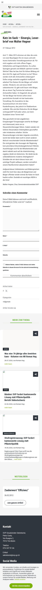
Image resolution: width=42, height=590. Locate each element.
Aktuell (11, 24)
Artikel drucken (8, 308)
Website (5, 255)
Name (5, 236)
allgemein (7, 302)
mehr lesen (8, 364)
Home (4, 24)
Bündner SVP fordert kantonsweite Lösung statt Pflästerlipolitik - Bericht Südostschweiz (20, 397)
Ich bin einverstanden (21, 586)
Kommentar (7, 206)
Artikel (18, 24)
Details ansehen (19, 579)
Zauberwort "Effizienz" (16, 490)
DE (2, 2)
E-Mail (5, 245)
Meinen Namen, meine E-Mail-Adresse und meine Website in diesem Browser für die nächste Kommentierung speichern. (20, 267)
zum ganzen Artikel (15, 503)
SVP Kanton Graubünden (22, 7)
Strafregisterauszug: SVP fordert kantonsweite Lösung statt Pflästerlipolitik (19, 441)
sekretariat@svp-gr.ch (11, 555)
